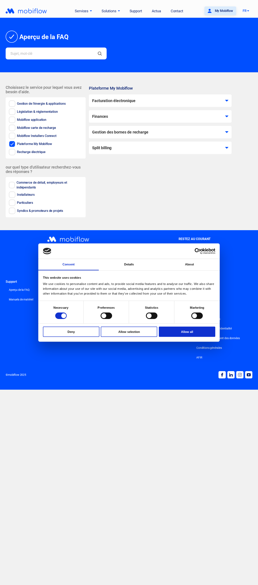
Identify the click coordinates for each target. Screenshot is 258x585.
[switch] (106, 315)
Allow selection (129, 331)
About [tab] (189, 264)
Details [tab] (129, 264)
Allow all (187, 331)
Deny (71, 331)
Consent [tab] (68, 264)
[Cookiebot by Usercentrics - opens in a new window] (197, 251)
